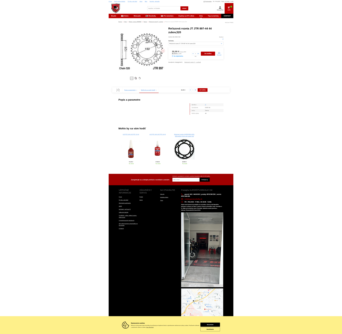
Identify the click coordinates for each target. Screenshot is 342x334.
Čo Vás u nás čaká (132, 1)
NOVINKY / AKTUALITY (125, 209)
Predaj (141, 197)
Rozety (145, 21)
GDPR (120, 206)
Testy (161, 200)
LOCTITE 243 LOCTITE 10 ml (131, 134)
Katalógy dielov (164, 197)
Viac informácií (150, 327)
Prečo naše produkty (119, 1)
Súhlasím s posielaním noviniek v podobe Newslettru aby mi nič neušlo (191, 176)
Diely (125, 21)
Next (163, 51)
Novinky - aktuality (155, 1)
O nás (110, 1)
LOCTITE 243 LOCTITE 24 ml (157, 134)
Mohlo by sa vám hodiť (148, 90)
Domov (120, 21)
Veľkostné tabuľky (123, 212)
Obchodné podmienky (125, 203)
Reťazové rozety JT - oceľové (156, 21)
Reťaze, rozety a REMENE (135, 21)
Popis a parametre (130, 90)
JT (223, 39)
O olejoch (121, 228)
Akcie (141, 1)
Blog (146, 1)
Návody (162, 194)
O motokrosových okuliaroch (126, 220)
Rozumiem (210, 324)
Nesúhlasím (210, 329)
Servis (141, 200)
